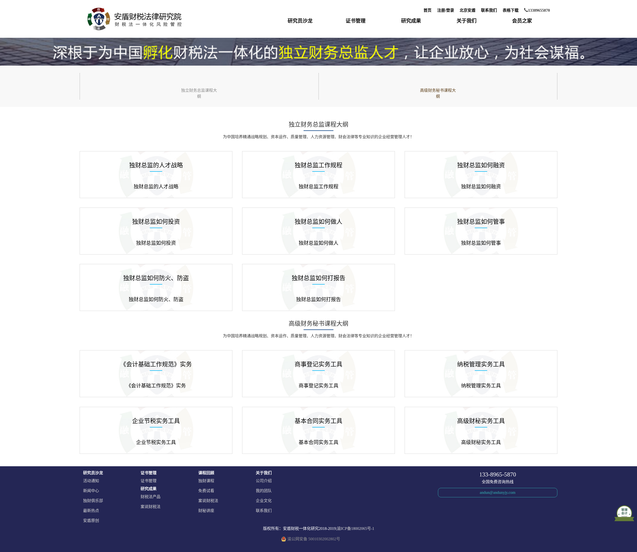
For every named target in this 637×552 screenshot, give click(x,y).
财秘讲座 (206, 511)
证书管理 (356, 21)
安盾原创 (91, 520)
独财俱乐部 (93, 501)
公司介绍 (264, 481)
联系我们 (489, 10)
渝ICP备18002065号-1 (355, 528)
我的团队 (264, 491)
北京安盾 (468, 10)
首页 (427, 10)
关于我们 (467, 21)
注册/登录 (445, 10)
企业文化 (264, 501)
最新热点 (91, 511)
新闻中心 (91, 491)
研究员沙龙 (300, 21)
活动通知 (91, 481)
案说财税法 (150, 507)
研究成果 (411, 21)
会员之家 (522, 21)
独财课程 (206, 481)
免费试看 (206, 491)
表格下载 (511, 10)
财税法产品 (150, 497)
